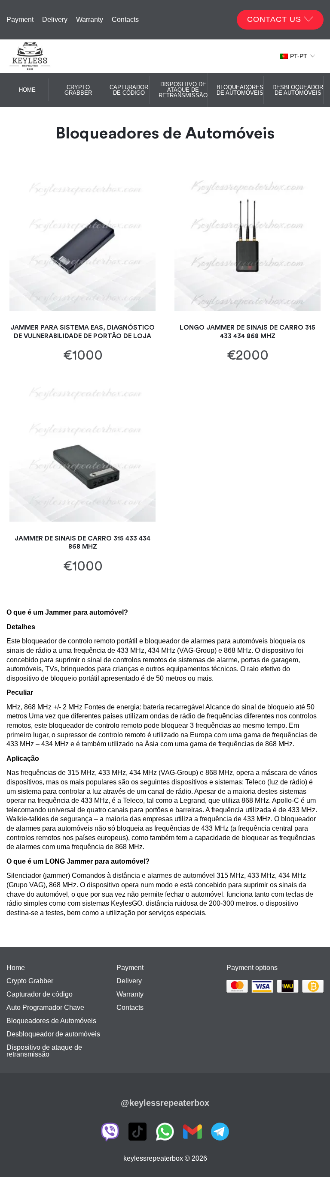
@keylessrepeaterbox (165, 1103)
